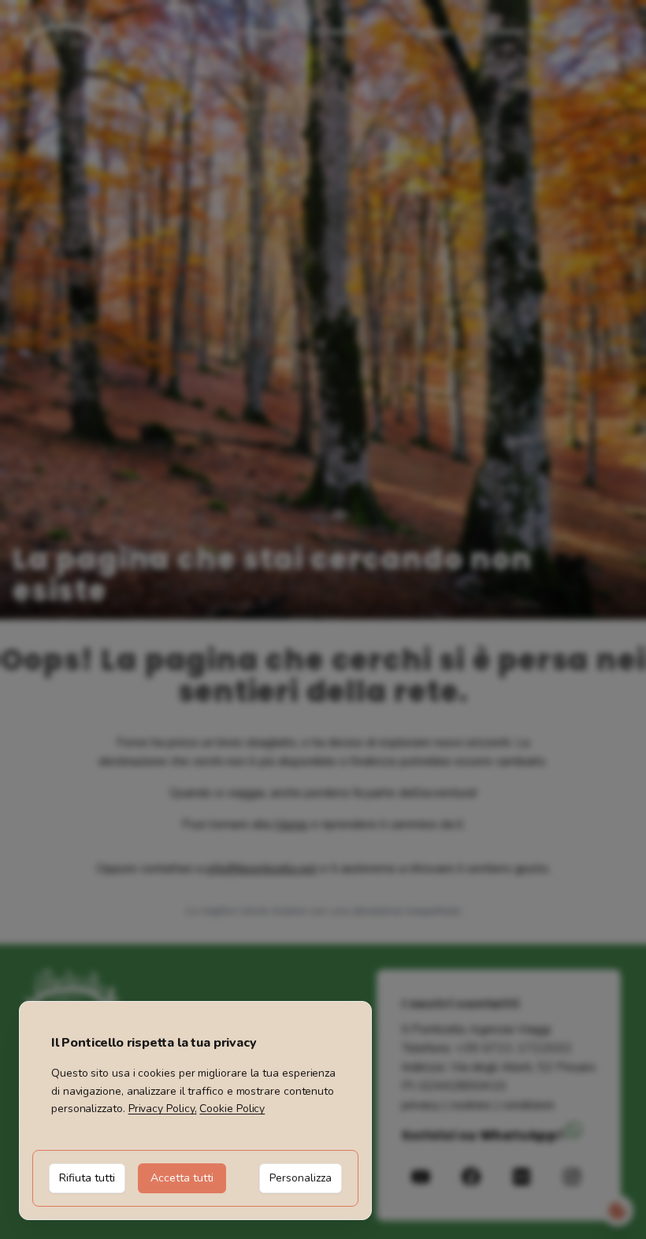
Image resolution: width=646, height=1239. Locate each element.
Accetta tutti (181, 1177)
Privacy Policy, (162, 1108)
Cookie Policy (232, 1108)
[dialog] (195, 1110)
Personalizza (300, 1177)
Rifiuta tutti (87, 1177)
